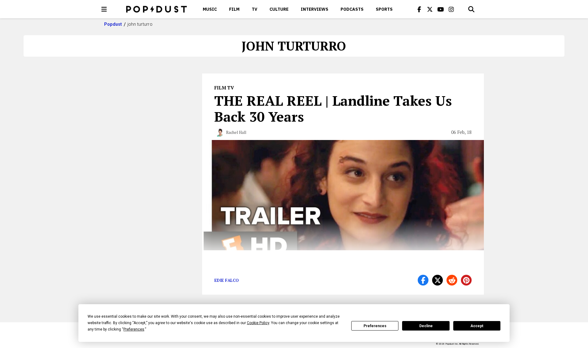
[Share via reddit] (452, 280)
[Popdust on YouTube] (440, 9)
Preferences (375, 326)
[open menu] (104, 9)
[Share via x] (437, 280)
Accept (476, 326)
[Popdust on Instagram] (451, 9)
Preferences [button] (133, 329)
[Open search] (471, 9)
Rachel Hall (236, 132)
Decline (426, 326)
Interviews (314, 9)
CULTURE (279, 9)
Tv (254, 9)
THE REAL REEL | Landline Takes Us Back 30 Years (333, 108)
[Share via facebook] (423, 280)
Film (234, 9)
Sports (384, 9)
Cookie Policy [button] (258, 323)
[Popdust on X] (430, 9)
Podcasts (352, 9)
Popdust (113, 24)
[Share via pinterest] (466, 280)
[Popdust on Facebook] (419, 9)
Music (210, 9)
